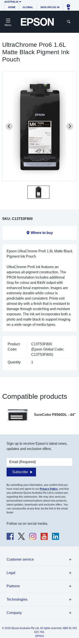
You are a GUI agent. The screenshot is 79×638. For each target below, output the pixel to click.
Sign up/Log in (49, 7)
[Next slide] (69, 126)
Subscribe (20, 472)
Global (28, 7)
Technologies (17, 599)
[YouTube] (44, 536)
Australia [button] (11, 1)
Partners (13, 586)
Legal (11, 573)
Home (11, 7)
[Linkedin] (55, 536)
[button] (38, 192)
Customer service (20, 559)
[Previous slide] (9, 126)
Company (14, 613)
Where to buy (42, 233)
